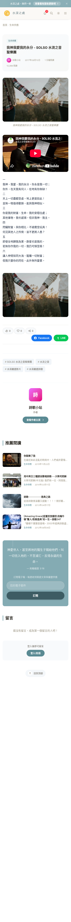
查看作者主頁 (33, 419)
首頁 (5, 24)
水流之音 (43, 361)
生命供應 (14, 24)
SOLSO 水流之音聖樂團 (18, 361)
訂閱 (35, 595)
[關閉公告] (66, 3)
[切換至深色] (58, 13)
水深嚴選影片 (13, 369)
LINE (63, 338)
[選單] (65, 13)
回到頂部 (38, 673)
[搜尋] (51, 13)
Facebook (43, 338)
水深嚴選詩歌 (35, 369)
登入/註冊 (36, 653)
